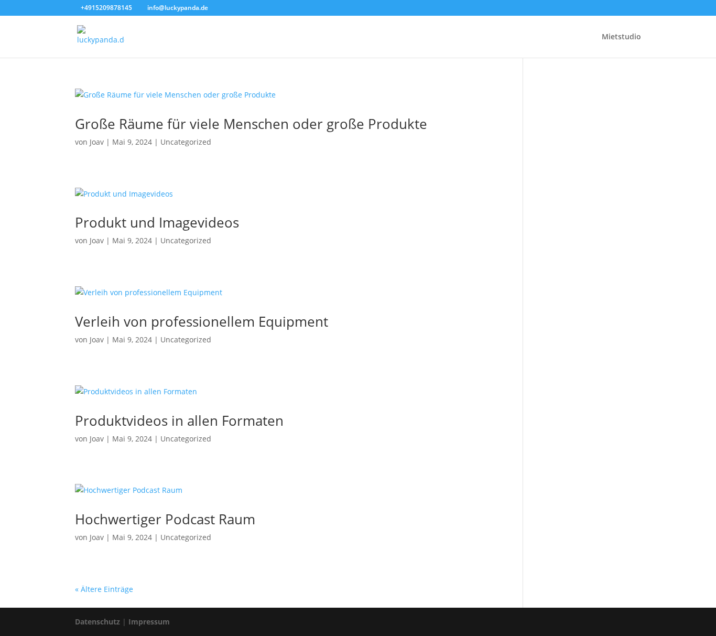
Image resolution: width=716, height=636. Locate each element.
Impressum (149, 622)
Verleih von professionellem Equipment (201, 321)
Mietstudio (621, 37)
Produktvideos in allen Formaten (179, 420)
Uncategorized (185, 142)
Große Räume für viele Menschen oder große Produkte (251, 123)
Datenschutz (97, 622)
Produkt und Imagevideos (157, 222)
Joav (97, 142)
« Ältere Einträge (104, 589)
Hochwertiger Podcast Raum (165, 519)
